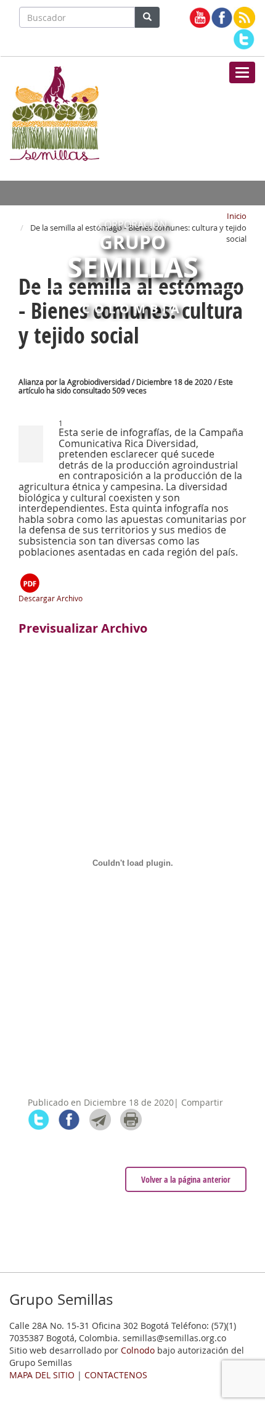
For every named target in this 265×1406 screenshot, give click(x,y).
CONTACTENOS (115, 1375)
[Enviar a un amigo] (100, 1119)
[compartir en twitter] (38, 1119)
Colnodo (138, 1350)
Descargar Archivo (50, 598)
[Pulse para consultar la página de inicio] (54, 112)
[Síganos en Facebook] (222, 17)
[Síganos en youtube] (200, 17)
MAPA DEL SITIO (42, 1375)
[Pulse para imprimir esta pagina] (131, 1119)
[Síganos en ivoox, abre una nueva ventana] (244, 17)
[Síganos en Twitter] (244, 39)
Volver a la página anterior (185, 1179)
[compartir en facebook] (69, 1119)
